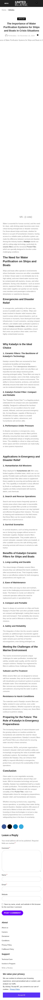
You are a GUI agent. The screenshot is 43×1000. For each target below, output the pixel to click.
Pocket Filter (31, 247)
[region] (21, 985)
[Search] (40, 3)
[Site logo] (21, 3)
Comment (6, 848)
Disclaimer (5, 936)
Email (4, 885)
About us (5, 928)
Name (4, 875)
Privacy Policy (15, 989)
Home (4, 10)
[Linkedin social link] (15, 826)
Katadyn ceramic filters (16, 326)
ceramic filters (8, 247)
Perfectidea (12, 36)
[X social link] (9, 826)
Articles (11, 10)
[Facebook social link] (4, 826)
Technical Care (7, 959)
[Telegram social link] (21, 826)
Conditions (5, 940)
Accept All (21, 995)
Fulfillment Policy (8, 949)
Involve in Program (8, 963)
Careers (5, 932)
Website (5, 894)
